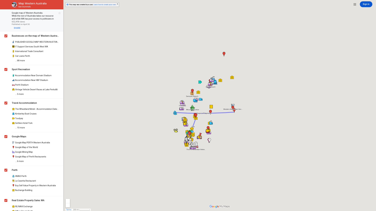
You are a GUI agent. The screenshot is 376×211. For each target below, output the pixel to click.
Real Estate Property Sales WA (28, 200)
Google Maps (19, 136)
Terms (68, 210)
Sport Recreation (21, 69)
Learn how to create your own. (105, 5)
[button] (355, 4)
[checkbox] (59, 13)
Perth (14, 170)
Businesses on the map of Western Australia (35, 35)
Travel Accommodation (24, 103)
